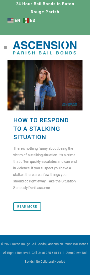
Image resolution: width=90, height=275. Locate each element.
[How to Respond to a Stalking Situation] (45, 85)
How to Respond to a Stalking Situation (41, 128)
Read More (27, 206)
